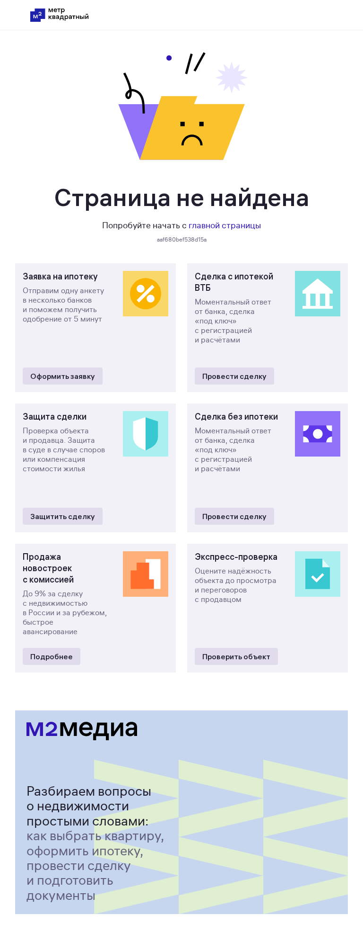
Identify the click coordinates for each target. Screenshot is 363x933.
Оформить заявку (62, 376)
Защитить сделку (62, 516)
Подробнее (51, 656)
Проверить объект (236, 656)
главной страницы (225, 225)
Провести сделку (234, 376)
